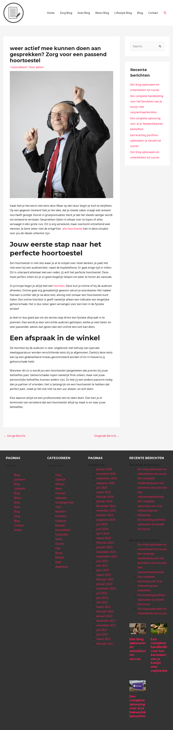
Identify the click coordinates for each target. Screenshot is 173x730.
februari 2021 (105, 643)
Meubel (60, 525)
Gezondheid (19, 67)
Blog (140, 13)
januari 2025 (104, 501)
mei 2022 (102, 602)
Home (50, 13)
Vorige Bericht (14, 436)
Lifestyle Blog (123, 13)
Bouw (59, 553)
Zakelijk (60, 479)
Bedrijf (59, 557)
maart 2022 (103, 607)
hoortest (59, 286)
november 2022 (106, 588)
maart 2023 (103, 575)
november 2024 (106, 510)
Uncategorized (64, 502)
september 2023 (106, 556)
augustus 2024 (105, 519)
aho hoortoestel (72, 228)
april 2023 (102, 570)
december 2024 (106, 506)
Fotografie (61, 534)
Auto (58, 562)
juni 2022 (102, 598)
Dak (57, 548)
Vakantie (61, 498)
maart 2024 (103, 538)
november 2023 (106, 552)
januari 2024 (104, 547)
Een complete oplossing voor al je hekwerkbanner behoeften (146, 123)
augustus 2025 (105, 483)
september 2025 (106, 478)
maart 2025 (103, 492)
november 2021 (106, 625)
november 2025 (106, 474)
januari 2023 (104, 584)
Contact (153, 13)
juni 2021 (102, 634)
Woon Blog (102, 13)
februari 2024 (105, 542)
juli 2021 (101, 630)
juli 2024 (101, 524)
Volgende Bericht (106, 436)
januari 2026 (104, 469)
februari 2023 (105, 579)
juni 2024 (102, 529)
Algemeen (61, 567)
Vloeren (60, 493)
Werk (58, 488)
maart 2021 (103, 639)
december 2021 (106, 621)
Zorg (58, 475)
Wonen (59, 484)
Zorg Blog (66, 13)
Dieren (59, 544)
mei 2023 (102, 565)
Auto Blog (84, 13)
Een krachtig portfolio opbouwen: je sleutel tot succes (145, 140)
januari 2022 (104, 616)
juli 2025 (101, 487)
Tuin (58, 507)
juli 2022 (101, 593)
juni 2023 (102, 561)
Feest (58, 539)
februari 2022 (105, 611)
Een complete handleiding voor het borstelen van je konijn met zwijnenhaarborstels (152, 487)
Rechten (60, 511)
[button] (165, 13)
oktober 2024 (104, 515)
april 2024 (102, 533)
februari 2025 (105, 497)
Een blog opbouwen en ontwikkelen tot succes (139, 649)
